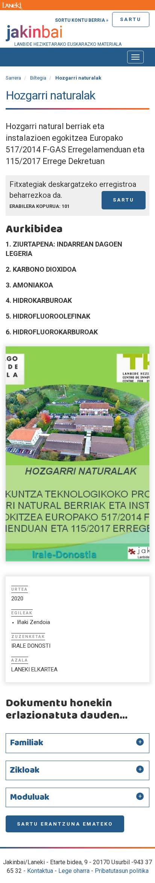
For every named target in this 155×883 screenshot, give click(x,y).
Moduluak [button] (29, 797)
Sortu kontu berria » (81, 20)
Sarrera (13, 78)
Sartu (130, 19)
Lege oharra (74, 870)
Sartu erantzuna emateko (65, 824)
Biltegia (38, 78)
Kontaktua (40, 870)
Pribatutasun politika (122, 870)
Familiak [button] (26, 743)
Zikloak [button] (25, 770)
